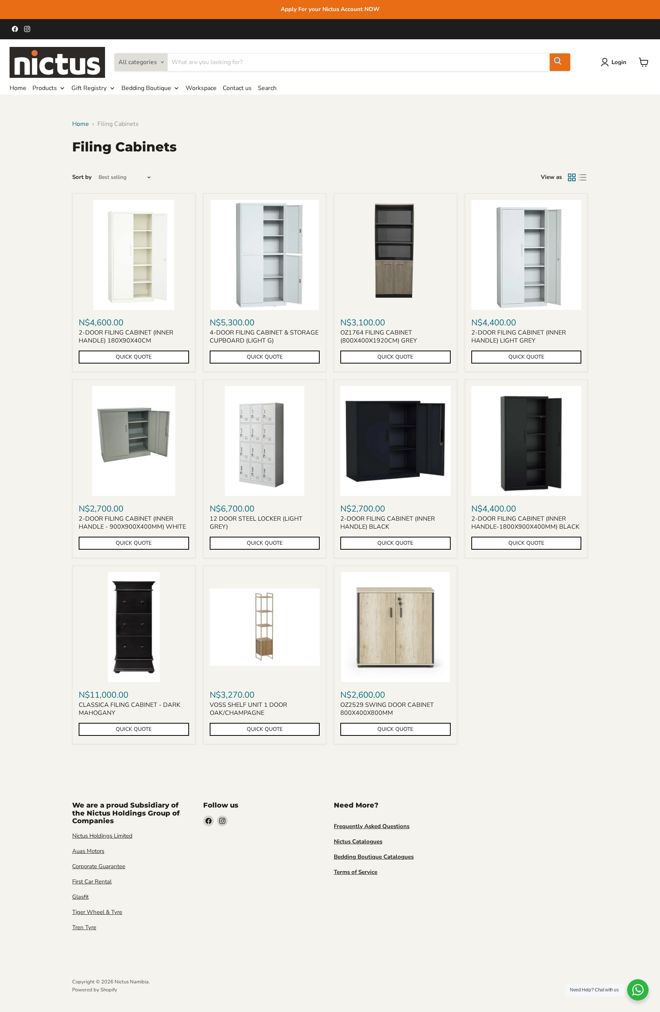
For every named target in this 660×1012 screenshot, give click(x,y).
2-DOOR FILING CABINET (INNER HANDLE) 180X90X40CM (126, 336)
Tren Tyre (84, 927)
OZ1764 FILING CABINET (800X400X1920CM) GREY (378, 336)
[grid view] (571, 177)
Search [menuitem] (267, 88)
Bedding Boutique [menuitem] (146, 88)
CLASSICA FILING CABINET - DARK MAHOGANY (129, 709)
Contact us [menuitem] (237, 88)
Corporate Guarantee (98, 866)
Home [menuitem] (18, 88)
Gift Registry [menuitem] (89, 88)
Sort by (82, 177)
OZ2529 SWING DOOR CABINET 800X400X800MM (387, 709)
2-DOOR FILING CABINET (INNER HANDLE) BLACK (387, 523)
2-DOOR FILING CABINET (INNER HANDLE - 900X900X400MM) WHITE (132, 523)
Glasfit (80, 897)
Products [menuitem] (44, 88)
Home (80, 124)
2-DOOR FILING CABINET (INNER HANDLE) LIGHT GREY (518, 336)
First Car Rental (92, 881)
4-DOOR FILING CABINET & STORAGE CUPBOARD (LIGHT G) (264, 336)
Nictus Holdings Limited (102, 836)
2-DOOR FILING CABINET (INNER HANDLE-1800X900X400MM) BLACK (525, 523)
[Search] (560, 62)
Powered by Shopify (94, 989)
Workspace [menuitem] (201, 88)
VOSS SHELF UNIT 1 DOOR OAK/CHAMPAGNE (248, 709)
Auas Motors (88, 851)
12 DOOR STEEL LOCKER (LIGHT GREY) (256, 523)
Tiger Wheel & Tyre (97, 912)
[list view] (582, 177)
